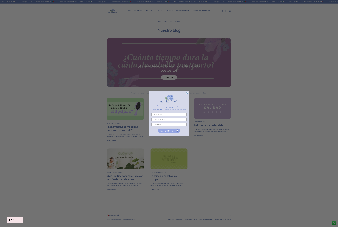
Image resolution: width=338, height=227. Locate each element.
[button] (169, 130)
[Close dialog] (187, 93)
